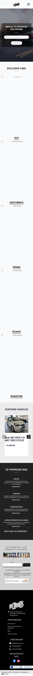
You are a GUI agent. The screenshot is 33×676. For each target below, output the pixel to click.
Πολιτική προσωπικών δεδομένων (14, 627)
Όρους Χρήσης (27, 573)
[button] (29, 437)
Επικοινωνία (11, 623)
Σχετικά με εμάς (12, 634)
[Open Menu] (28, 4)
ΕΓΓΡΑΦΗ (26, 565)
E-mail (12, 562)
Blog (9, 631)
